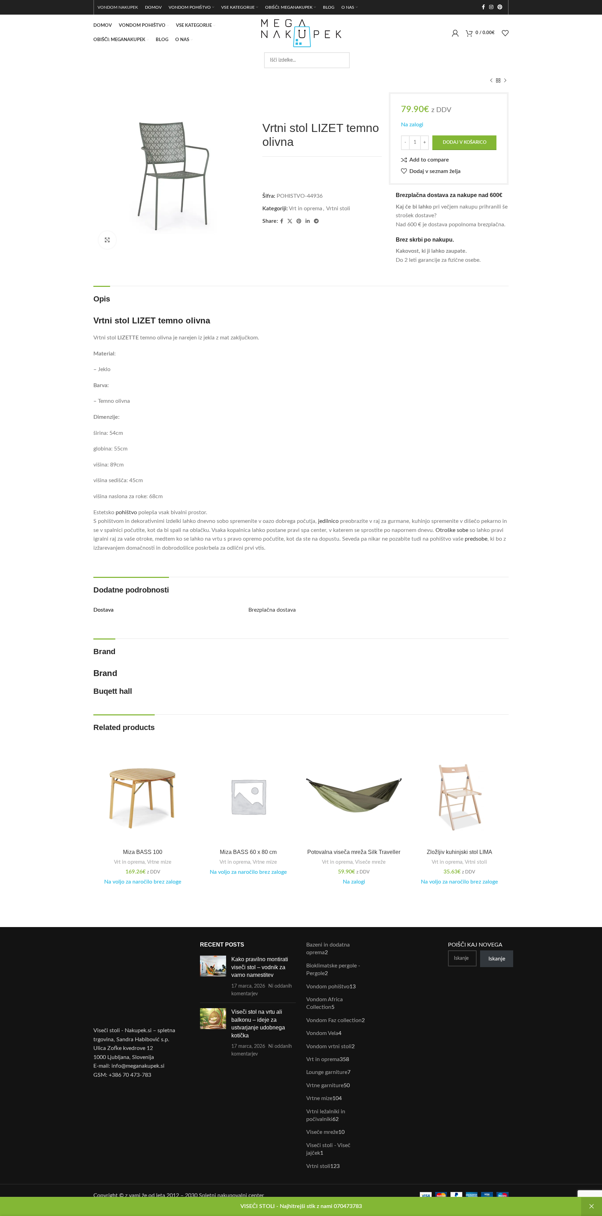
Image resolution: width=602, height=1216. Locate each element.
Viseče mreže (370, 862)
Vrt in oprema (305, 208)
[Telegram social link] (316, 221)
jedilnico (328, 521)
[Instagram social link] (491, 7)
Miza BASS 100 (142, 852)
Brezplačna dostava (272, 610)
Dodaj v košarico (464, 142)
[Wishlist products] (505, 33)
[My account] (455, 33)
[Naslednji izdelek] (505, 80)
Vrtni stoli (338, 208)
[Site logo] (301, 33)
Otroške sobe (451, 530)
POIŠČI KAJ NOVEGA (475, 945)
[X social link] (289, 221)
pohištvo (126, 512)
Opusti (591, 1206)
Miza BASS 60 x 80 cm (248, 852)
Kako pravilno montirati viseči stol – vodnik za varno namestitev (259, 967)
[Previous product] (491, 80)
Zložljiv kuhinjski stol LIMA (459, 852)
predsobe (476, 539)
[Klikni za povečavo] (107, 240)
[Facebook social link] (483, 7)
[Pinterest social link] (499, 7)
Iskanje (496, 959)
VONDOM (107, 7)
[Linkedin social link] (307, 221)
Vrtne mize (159, 862)
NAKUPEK (128, 7)
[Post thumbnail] (213, 976)
